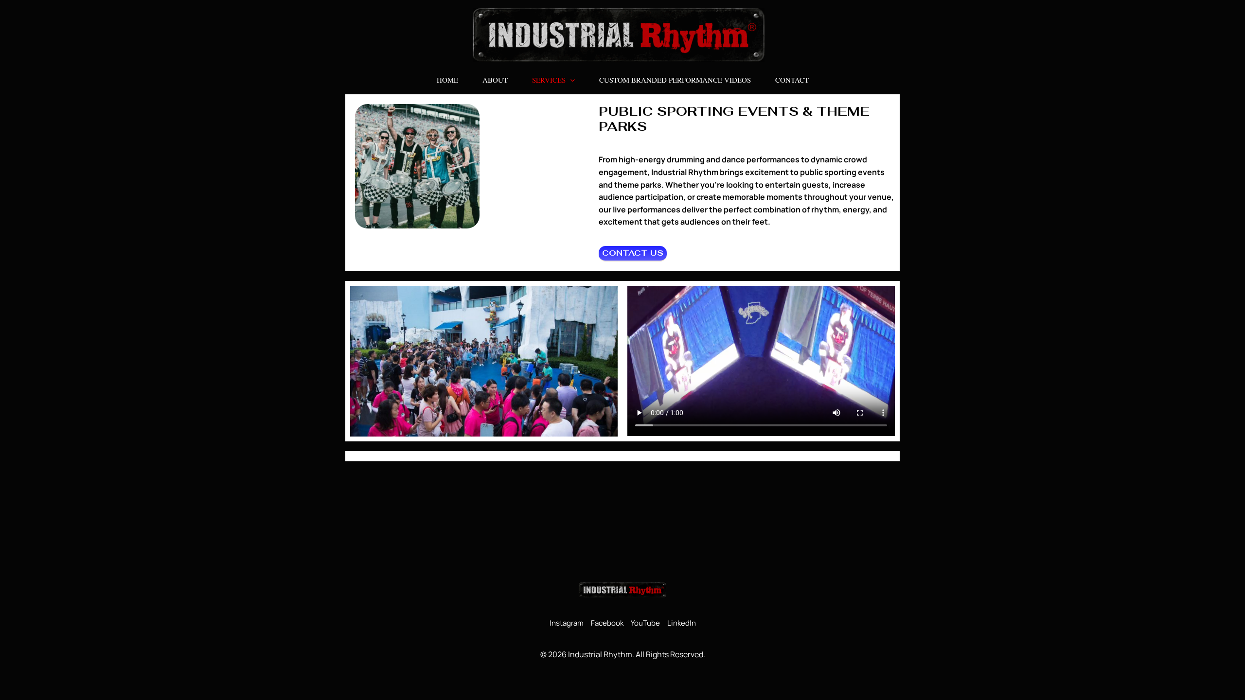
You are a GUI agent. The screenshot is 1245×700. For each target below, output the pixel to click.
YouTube (645, 623)
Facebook (607, 623)
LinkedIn (681, 623)
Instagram (567, 623)
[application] (570, 79)
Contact (792, 80)
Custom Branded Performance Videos (675, 80)
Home (447, 80)
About (495, 80)
